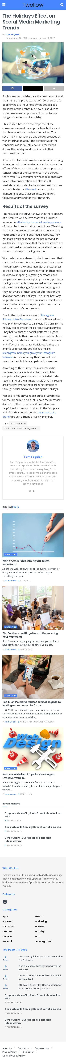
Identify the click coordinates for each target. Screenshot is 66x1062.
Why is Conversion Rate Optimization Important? (26, 562)
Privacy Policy (9, 1051)
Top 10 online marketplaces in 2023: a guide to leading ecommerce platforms (31, 703)
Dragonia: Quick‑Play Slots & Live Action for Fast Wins (33, 815)
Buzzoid (31, 189)
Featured (7, 931)
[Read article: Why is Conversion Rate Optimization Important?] (33, 535)
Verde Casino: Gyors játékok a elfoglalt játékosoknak (28, 839)
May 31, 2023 (25, 580)
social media (18, 423)
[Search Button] (62, 5)
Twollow (33, 5)
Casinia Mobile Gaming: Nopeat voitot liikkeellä (33, 827)
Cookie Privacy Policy (13, 1055)
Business (7, 921)
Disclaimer (28, 1051)
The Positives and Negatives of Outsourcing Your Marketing (30, 635)
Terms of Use (42, 1048)
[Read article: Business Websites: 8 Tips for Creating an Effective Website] (33, 749)
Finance (7, 936)
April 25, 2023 (26, 649)
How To (39, 916)
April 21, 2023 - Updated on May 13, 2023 (37, 722)
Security (39, 931)
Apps (5, 916)
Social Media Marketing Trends (21, 428)
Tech (37, 936)
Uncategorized (43, 941)
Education (8, 926)
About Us (7, 1048)
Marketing (10, 554)
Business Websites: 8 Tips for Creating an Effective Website (28, 776)
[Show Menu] (3, 5)
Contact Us (23, 1048)
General (7, 941)
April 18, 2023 (26, 794)
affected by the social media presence (39, 222)
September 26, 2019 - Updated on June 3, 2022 (30, 38)
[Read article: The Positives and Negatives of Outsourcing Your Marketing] (33, 608)
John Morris (10, 580)
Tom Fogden (12, 34)
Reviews (39, 926)
